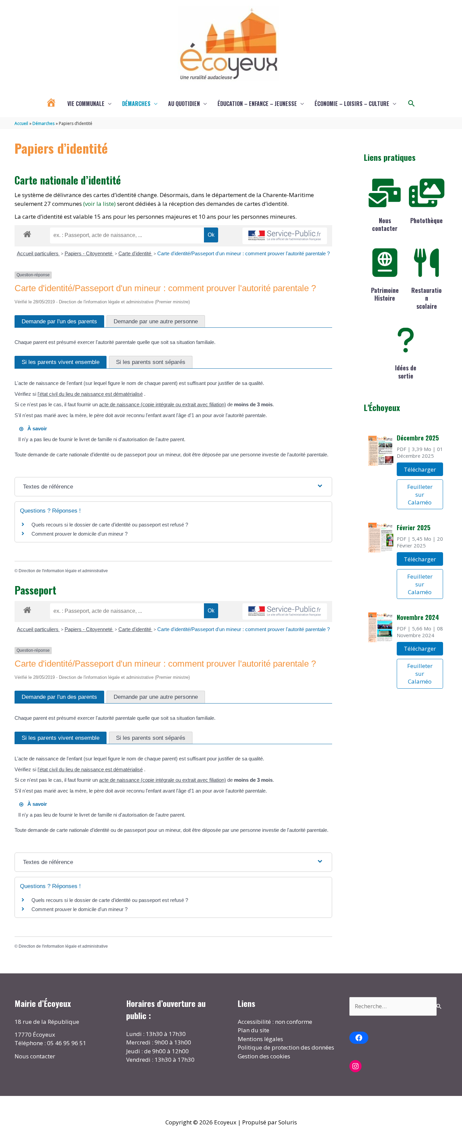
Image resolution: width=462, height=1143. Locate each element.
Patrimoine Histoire (385, 294)
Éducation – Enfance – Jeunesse (257, 104)
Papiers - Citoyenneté (89, 253)
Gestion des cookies (264, 1056)
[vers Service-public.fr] (284, 236)
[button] (411, 103)
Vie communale (86, 104)
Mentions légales (260, 1039)
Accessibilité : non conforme (275, 1022)
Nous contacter (384, 224)
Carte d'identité (135, 253)
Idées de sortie (405, 371)
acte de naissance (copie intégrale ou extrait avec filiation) (162, 404)
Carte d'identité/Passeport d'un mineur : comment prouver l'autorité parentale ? (243, 253)
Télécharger (420, 469)
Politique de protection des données (286, 1047)
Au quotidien (184, 104)
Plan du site (253, 1030)
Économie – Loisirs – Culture (352, 104)
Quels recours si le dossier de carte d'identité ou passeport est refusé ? (109, 524)
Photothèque (426, 220)
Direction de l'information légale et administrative (63, 570)
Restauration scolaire (426, 298)
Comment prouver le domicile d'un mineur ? (79, 534)
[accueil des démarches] (27, 233)
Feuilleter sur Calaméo (420, 494)
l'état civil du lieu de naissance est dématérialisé (90, 394)
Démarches (136, 104)
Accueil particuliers (38, 253)
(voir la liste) (99, 204)
